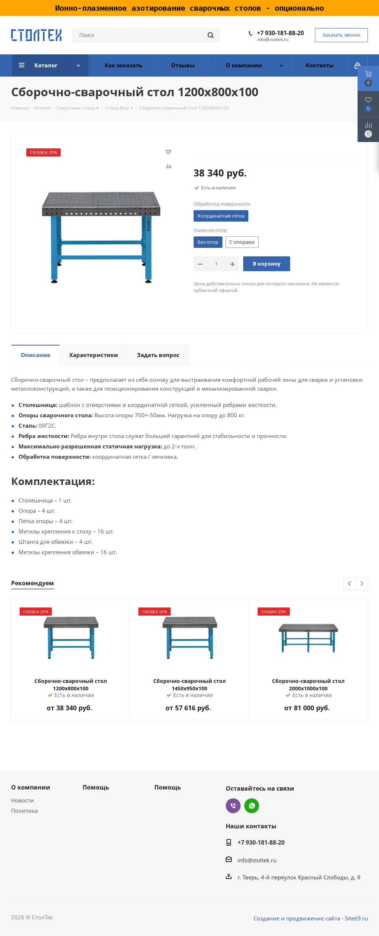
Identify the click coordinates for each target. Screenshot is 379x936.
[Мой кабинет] (358, 65)
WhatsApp (251, 805)
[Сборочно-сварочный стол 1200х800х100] (100, 236)
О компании (30, 787)
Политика (24, 810)
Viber (233, 805)
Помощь (96, 787)
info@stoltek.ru (272, 39)
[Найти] (210, 35)
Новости (22, 800)
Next (362, 584)
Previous (350, 584)
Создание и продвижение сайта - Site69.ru (311, 918)
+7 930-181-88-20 (280, 33)
